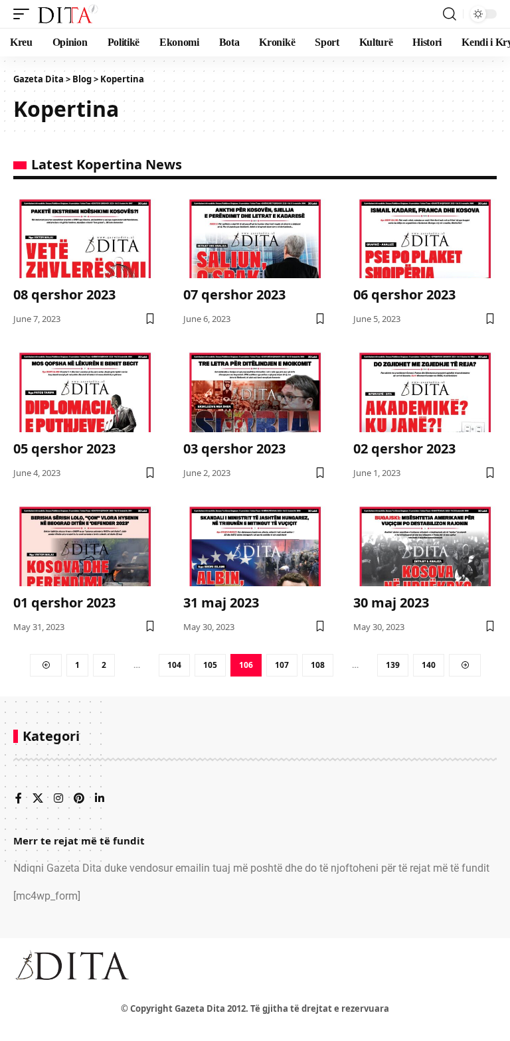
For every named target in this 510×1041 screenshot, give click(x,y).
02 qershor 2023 (404, 448)
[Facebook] (18, 799)
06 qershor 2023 (404, 294)
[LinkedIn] (99, 799)
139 (393, 665)
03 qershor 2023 (234, 448)
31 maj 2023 (221, 602)
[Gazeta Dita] (67, 14)
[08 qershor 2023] (85, 236)
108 (318, 665)
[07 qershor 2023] (255, 236)
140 (429, 665)
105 (210, 665)
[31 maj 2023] (255, 543)
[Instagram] (58, 799)
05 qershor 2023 (64, 448)
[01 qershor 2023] (85, 543)
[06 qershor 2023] (425, 236)
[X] (38, 799)
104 (174, 665)
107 (282, 665)
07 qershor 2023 (234, 294)
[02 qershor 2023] (425, 390)
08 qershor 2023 (64, 294)
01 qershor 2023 (64, 602)
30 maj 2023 (391, 602)
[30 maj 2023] (425, 543)
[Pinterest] (79, 799)
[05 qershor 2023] (85, 390)
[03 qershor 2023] (255, 390)
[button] (24, 14)
